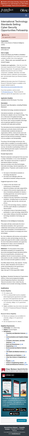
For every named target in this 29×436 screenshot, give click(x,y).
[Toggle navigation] (26, 15)
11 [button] (23, 355)
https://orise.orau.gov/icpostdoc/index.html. (12, 87)
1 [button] (24, 362)
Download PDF (22, 420)
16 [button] (12, 361)
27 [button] (14, 346)
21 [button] (21, 344)
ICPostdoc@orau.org (7, 92)
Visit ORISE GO (8, 409)
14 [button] (7, 350)
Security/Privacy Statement (11, 427)
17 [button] (13, 342)
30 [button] (25, 364)
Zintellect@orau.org (16, 433)
